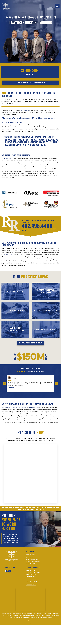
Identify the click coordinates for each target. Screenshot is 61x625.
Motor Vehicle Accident (33, 556)
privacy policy (36, 620)
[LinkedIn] (6, 571)
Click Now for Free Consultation (30, 83)
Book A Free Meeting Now (30, 343)
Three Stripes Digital (36, 623)
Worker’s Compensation (33, 561)
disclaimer (42, 620)
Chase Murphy (22, 407)
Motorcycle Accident (32, 559)
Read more (11, 387)
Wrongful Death (30, 563)
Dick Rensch (5, 407)
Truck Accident (30, 558)
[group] (30, 384)
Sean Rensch (13, 407)
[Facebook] (9, 571)
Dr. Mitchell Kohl (6, 159)
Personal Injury (30, 554)
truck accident (24, 110)
